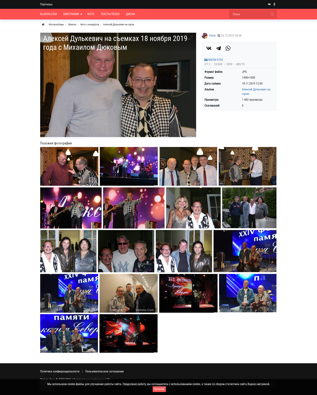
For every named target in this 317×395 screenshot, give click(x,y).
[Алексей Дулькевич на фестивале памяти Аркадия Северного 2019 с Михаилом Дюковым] (69, 166)
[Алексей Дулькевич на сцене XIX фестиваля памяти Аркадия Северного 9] (188, 293)
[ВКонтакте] (209, 48)
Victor (212, 35)
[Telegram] (218, 48)
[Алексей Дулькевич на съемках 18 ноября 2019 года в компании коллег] (188, 166)
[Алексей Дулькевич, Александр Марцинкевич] (68, 251)
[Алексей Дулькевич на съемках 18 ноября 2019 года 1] (129, 166)
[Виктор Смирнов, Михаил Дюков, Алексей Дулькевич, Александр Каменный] (249, 207)
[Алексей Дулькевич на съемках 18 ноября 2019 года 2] (247, 166)
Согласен (159, 389)
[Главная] (43, 24)
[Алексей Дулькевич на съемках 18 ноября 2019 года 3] (71, 208)
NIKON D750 (215, 60)
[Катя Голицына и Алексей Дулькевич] (193, 208)
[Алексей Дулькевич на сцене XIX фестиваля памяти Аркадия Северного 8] (128, 333)
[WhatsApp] (228, 48)
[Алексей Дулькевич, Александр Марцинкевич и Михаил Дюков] (184, 251)
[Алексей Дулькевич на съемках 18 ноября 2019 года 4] (134, 208)
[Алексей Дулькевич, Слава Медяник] (126, 251)
